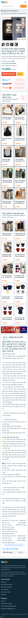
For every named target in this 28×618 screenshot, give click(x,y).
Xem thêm (23, 97)
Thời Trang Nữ (12, 11)
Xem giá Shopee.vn (20, 88)
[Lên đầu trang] (0, 617)
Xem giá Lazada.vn (20, 84)
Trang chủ (5, 11)
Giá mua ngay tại (6, 65)
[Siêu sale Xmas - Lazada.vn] (14, 329)
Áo (18, 11)
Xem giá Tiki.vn (20, 80)
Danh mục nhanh (5, 592)
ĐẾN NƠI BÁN (10, 74)
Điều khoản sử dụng (6, 603)
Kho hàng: (4, 63)
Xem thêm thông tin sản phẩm (14, 545)
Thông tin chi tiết (16, 337)
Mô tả (5, 337)
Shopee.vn (14, 65)
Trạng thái (4, 61)
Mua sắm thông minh (7, 584)
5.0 (21, 74)
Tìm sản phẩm (5, 589)
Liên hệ (3, 601)
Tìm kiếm (23, 6)
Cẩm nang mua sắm (6, 587)
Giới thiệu (3, 594)
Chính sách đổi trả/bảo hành (8, 606)
